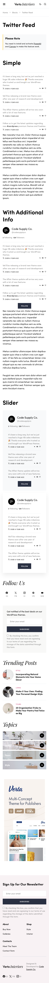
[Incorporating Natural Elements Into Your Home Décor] (8, 674)
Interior (30, 933)
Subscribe (24, 629)
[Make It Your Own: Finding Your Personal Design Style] (8, 691)
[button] (4, 4)
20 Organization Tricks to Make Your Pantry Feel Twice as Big (30, 710)
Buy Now (6, 929)
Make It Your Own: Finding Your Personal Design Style (29, 692)
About (6, 924)
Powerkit (37, 43)
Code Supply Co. (22, 229)
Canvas (12, 46)
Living (18, 688)
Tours (18, 704)
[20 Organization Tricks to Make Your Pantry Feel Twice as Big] (8, 708)
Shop (29, 924)
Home (5, 12)
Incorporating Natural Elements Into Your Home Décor (28, 677)
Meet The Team (10, 946)
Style (18, 670)
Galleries (6, 933)
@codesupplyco (19, 232)
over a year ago (12, 88)
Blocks (15, 12)
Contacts (7, 940)
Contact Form (9, 950)
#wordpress (12, 126)
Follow (24, 306)
